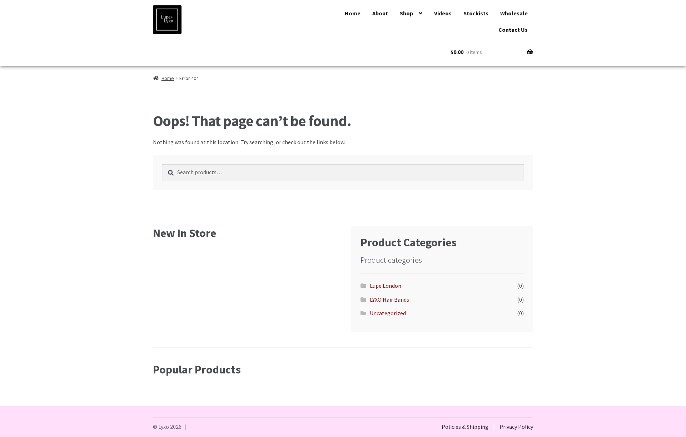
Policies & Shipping (465, 426)
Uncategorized (388, 313)
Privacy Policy (516, 426)
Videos (443, 13)
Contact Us (513, 29)
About (380, 13)
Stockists (475, 13)
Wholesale (514, 13)
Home (353, 13)
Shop (406, 13)
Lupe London (385, 285)
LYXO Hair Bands (389, 299)
